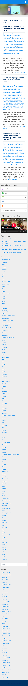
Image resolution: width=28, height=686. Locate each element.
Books (16, 85)
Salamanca (5, 471)
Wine (3, 552)
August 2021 (5, 587)
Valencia (4, 539)
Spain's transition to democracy (16, 159)
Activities (4, 262)
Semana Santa (6, 479)
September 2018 (6, 670)
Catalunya (4, 332)
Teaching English (6, 513)
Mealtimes (4, 432)
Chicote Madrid (12, 88)
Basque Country (6, 293)
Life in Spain (21, 43)
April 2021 (4, 597)
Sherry (4, 486)
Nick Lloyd (5, 46)
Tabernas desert (6, 508)
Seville (4, 483)
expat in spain (9, 37)
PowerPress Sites (17, 683)
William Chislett (6, 164)
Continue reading (20, 72)
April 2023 (4, 577)
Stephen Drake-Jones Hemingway (10, 104)
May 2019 (4, 650)
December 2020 (6, 606)
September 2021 (6, 584)
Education (4, 362)
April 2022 (4, 582)
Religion (4, 461)
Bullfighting (21, 85)
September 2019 (6, 640)
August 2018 (5, 672)
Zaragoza (4, 559)
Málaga (4, 423)
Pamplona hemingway (16, 98)
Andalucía (4, 267)
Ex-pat (4, 364)
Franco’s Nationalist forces (16, 38)
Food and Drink (6, 381)
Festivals (4, 374)
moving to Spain (19, 44)
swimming (4, 505)
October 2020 (5, 609)
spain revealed (16, 47)
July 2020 (4, 616)
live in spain (5, 44)
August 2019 (5, 643)
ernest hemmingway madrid (9, 92)
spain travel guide (10, 49)
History (20, 34)
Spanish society (13, 144)
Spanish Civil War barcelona (9, 50)
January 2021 (5, 604)
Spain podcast (9, 47)
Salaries (4, 474)
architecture (5, 272)
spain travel (17, 101)
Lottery (4, 418)
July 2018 (4, 674)
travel (3, 532)
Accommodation (6, 259)
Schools (4, 476)
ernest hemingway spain (18, 91)
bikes (3, 301)
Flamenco (4, 376)
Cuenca (4, 352)
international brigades (13, 41)
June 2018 (5, 677)
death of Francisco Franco (13, 146)
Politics (4, 144)
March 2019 (5, 655)
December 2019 (6, 633)
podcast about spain (12, 46)
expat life (15, 37)
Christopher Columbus (8, 337)
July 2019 (4, 645)
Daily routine (5, 357)
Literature (4, 413)
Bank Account (5, 284)
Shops (4, 491)
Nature (4, 449)
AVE (3, 279)
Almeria (4, 264)
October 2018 (5, 667)
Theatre (4, 517)
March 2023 (5, 580)
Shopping (4, 488)
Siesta (3, 493)
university (4, 537)
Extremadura (5, 366)
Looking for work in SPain (8, 415)
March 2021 (5, 599)
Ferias (3, 369)
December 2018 (6, 662)
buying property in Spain (8, 315)
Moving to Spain (6, 444)
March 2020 (5, 626)
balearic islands (6, 281)
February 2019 (6, 657)
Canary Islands (6, 323)
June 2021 (5, 592)
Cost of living (5, 347)
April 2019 (4, 653)
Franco (8, 38)
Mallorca (4, 427)
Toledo (4, 520)
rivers (3, 466)
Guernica (9, 40)
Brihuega (4, 308)
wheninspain (7, 109)
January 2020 (5, 631)
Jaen (3, 401)
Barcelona (15, 34)
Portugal (4, 459)
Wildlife (4, 549)
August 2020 (5, 614)
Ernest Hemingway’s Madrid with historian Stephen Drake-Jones (13, 80)
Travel (3, 530)
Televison (4, 515)
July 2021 (4, 589)
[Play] (2, 231)
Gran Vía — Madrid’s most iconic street (12, 239)
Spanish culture (19, 50)
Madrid (4, 86)
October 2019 (5, 638)
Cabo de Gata (5, 318)
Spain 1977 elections (19, 153)
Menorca (4, 435)
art (3, 274)
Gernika (4, 40)
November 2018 (6, 665)
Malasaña (4, 425)
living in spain (12, 44)
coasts (4, 340)
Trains (3, 525)
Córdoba (4, 345)
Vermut (4, 544)
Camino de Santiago (7, 320)
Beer (3, 298)
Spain (4, 35)
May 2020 (4, 621)
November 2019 (6, 636)
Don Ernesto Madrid (12, 89)
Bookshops (5, 306)
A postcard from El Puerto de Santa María (12, 245)
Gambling (4, 384)
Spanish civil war (18, 49)
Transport (4, 527)
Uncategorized (6, 535)
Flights (4, 379)
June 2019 (5, 648)
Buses (3, 313)
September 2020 (6, 611)
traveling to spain (7, 53)
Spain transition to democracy (14, 156)
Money (4, 440)
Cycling (4, 354)
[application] (14, 225)
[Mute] (23, 231)
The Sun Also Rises (10, 107)
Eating (4, 359)
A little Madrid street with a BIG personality (13, 252)
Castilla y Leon (6, 330)
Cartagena (5, 325)
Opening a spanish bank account (10, 454)
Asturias (4, 276)
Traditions (4, 522)
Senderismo (5, 481)
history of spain (15, 40)
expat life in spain (7, 94)
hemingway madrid (7, 95)
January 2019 (5, 660)
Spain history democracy (8, 155)
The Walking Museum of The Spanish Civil (12, 52)
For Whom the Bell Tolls (16, 94)
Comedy (4, 342)
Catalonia (15, 35)
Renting (4, 464)
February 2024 (6, 572)
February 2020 (6, 628)
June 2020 (5, 618)
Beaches (4, 296)
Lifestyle (4, 410)
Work (3, 554)
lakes (3, 405)
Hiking (4, 393)
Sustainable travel (6, 503)
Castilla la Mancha (7, 328)
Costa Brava (5, 349)
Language (4, 408)
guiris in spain (16, 149)
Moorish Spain (6, 442)
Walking (4, 547)
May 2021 (4, 594)
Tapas (3, 510)
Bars (3, 291)
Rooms (4, 469)
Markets (4, 430)
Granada (4, 388)
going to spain (9, 149)
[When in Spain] (14, 10)
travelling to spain (15, 53)
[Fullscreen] (25, 231)
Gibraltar (4, 386)
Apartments (5, 269)
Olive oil (4, 452)
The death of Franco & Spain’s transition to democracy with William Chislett (12, 137)
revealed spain (21, 46)
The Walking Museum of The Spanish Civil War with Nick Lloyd (13, 29)
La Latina (4, 403)
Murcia (4, 447)
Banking (4, 286)
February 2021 (6, 601)
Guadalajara (5, 391)
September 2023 (6, 575)
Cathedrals (5, 335)
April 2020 (4, 623)
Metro (3, 437)
